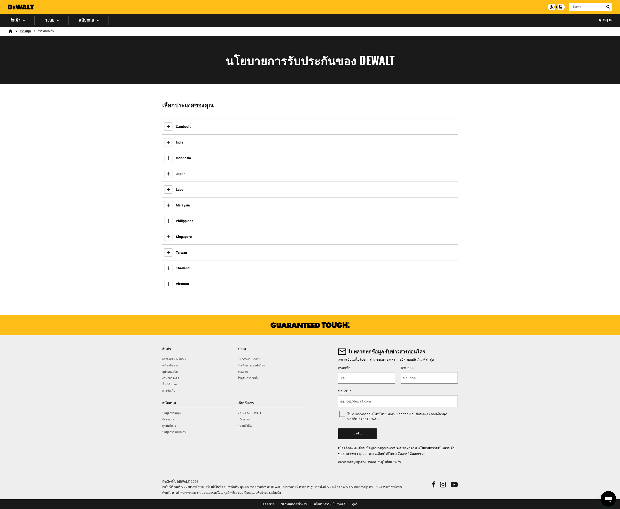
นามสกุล (407, 368)
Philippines (184, 221)
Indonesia (183, 158)
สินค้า (15, 20)
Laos (179, 189)
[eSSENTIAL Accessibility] (556, 7)
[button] (433, 484)
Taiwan (181, 252)
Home (10, 31)
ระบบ (49, 20)
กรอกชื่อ (344, 368)
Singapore (184, 237)
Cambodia (184, 127)
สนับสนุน (86, 20)
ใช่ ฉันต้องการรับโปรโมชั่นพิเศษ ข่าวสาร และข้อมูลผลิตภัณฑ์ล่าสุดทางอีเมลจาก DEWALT (397, 416)
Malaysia (183, 205)
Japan (181, 174)
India (180, 142)
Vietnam (182, 284)
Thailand (183, 268)
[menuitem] (17, 20)
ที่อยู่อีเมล (345, 391)
